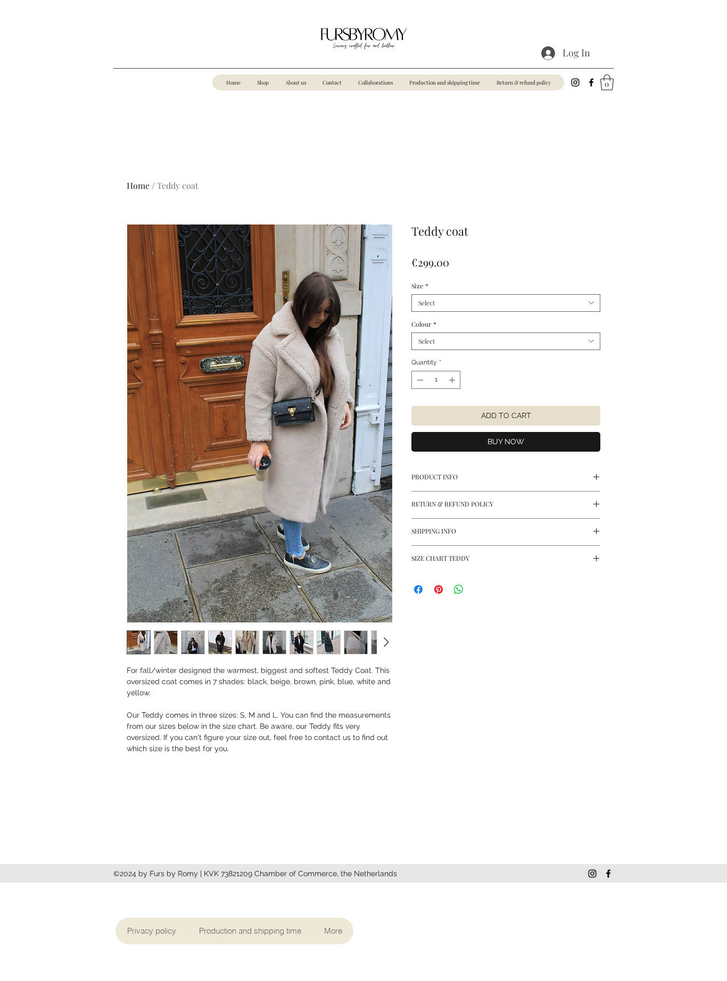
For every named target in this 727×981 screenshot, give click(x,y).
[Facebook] (591, 82)
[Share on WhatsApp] (458, 589)
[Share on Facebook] (418, 589)
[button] (607, 82)
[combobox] (505, 303)
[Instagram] (575, 82)
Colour (423, 324)
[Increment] (453, 379)
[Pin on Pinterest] (438, 589)
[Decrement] (419, 379)
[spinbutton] (436, 379)
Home (138, 185)
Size (419, 286)
